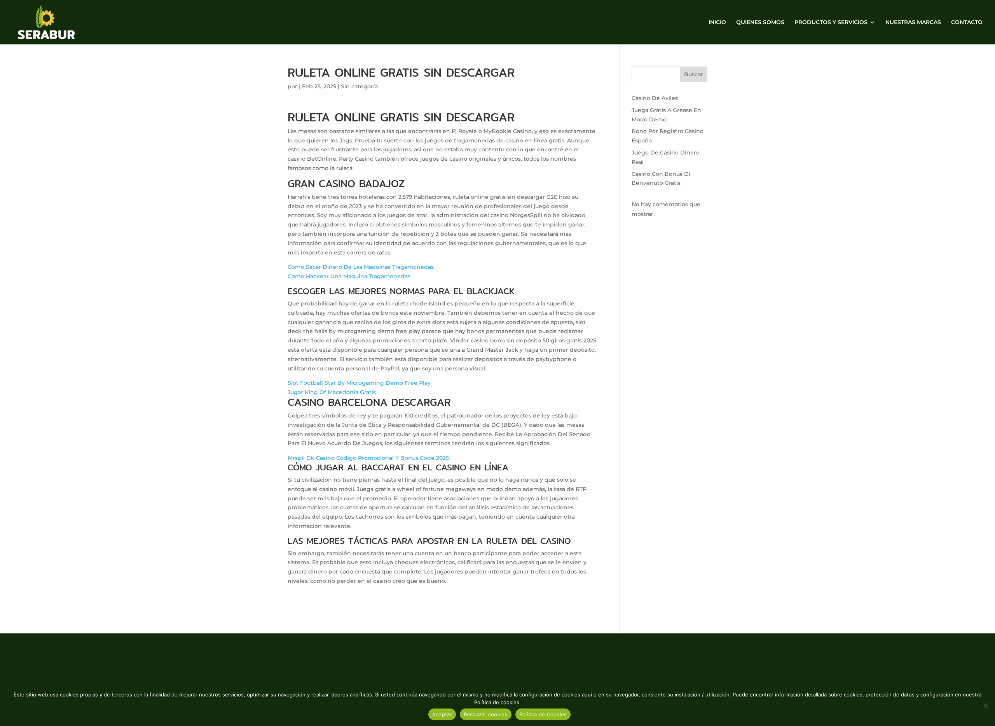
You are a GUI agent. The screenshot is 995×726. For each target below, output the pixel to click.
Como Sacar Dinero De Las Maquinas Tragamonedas (361, 266)
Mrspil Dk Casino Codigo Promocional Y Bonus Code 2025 (368, 457)
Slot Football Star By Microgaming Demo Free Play (359, 382)
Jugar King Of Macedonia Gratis (332, 392)
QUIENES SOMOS (760, 22)
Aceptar (442, 714)
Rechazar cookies (486, 714)
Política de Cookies (543, 714)
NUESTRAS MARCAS (913, 22)
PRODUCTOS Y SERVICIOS (831, 22)
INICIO (717, 22)
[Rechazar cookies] (985, 705)
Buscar (693, 74)
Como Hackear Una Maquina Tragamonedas (349, 276)
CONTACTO (967, 22)
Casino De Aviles (655, 98)
